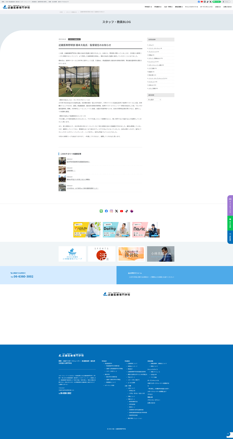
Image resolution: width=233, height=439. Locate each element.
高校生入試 (132, 390)
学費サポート (131, 399)
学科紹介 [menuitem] (147, 7)
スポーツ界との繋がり (134, 380)
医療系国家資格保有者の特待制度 (138, 412)
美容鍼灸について (111, 382)
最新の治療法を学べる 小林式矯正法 (137, 374)
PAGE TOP (228, 434)
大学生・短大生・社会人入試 (137, 393)
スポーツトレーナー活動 (154, 65)
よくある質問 (131, 382)
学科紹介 (104, 361)
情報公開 (150, 397)
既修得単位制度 (133, 415)
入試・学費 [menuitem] (167, 7)
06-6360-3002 (23, 276)
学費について (131, 396)
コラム (150, 45)
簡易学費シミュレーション (135, 418)
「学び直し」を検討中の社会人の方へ (158, 389)
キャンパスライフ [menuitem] (190, 7)
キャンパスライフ (153, 369)
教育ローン (132, 407)
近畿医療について (132, 363)
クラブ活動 (151, 68)
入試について (131, 388)
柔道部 (150, 72)
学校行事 (150, 75)
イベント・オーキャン (154, 48)
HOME (61, 12)
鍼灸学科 (107, 374)
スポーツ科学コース (111, 371)
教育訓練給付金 (133, 401)
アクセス (150, 394)
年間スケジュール (155, 372)
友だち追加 (230, 224)
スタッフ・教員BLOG (71, 12)
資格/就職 (150, 361)
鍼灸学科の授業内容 (111, 377)
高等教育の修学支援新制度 (136, 410)
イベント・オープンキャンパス (156, 78)
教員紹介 (130, 369)
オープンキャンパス (230, 207)
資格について (154, 366)
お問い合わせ (151, 403)
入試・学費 (128, 386)
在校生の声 (154, 374)
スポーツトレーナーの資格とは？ (157, 391)
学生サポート (131, 377)
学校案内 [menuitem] (157, 7)
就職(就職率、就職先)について (159, 363)
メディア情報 (151, 88)
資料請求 (230, 238)
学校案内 (127, 361)
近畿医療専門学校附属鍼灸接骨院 (137, 372)
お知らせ (150, 85)
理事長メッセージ (132, 366)
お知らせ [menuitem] (218, 7)
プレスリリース (152, 51)
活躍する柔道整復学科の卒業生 (114, 368)
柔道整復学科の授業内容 (112, 366)
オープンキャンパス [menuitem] (206, 7)
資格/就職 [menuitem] (178, 7)
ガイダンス (151, 82)
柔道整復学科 (108, 363)
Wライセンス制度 (109, 385)
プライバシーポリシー (154, 400)
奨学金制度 (132, 404)
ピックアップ (152, 61)
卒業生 (150, 55)
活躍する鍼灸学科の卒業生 (113, 379)
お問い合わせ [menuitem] (227, 7)
